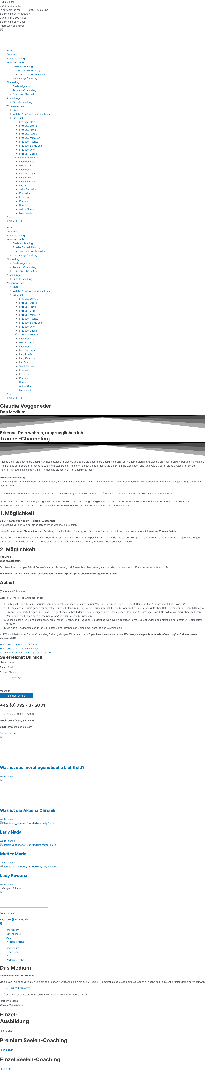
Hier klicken (6, 1030)
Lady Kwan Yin (27, 181)
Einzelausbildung (22, 102)
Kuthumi (24, 201)
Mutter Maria (26, 165)
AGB (8, 937)
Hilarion (23, 205)
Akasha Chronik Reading (27, 70)
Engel (16, 110)
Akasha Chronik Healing (32, 74)
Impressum (12, 929)
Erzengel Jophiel (28, 133)
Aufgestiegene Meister (26, 157)
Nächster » (17, 888)
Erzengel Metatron (29, 137)
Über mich (12, 54)
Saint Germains (28, 189)
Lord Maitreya (27, 173)
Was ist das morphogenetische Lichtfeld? (42, 767)
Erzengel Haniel (28, 129)
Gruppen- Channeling (25, 94)
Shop (9, 217)
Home (9, 50)
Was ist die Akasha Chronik (27, 810)
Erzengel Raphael (29, 141)
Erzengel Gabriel (28, 125)
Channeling (12, 82)
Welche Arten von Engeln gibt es (31, 114)
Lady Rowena (26, 161)
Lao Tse (23, 185)
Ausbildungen (14, 98)
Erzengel (18, 118)
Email (3, 667)
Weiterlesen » (8, 776)
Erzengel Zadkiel (28, 153)
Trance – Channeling (24, 90)
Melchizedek (26, 213)
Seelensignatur (21, 86)
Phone (4, 672)
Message (5, 690)
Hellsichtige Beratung (25, 78)
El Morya (24, 197)
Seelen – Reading (23, 66)
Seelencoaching (15, 58)
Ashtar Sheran (27, 209)
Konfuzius (24, 193)
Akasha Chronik (15, 62)
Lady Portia (25, 177)
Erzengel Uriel (27, 149)
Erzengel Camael (28, 122)
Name (3, 662)
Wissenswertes (15, 106)
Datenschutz (13, 933)
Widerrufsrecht (15, 941)
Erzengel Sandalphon (31, 145)
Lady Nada (25, 169)
